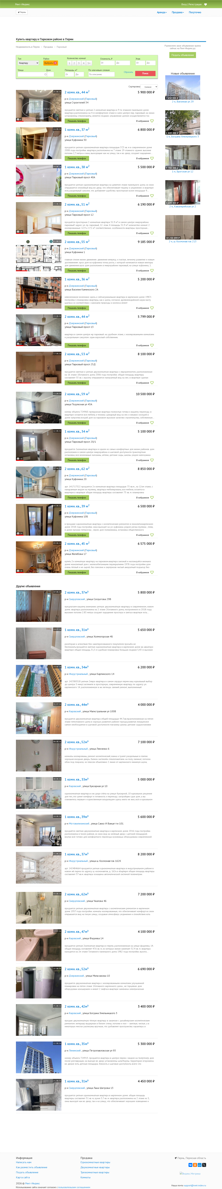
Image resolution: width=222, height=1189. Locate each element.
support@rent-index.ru (195, 1185)
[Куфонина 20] (38, 482)
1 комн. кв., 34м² (77, 667)
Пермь (23, 12)
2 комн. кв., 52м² (77, 742)
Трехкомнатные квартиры (94, 1172)
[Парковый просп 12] (38, 218)
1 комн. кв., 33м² (77, 779)
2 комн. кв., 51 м (77, 204)
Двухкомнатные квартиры (95, 1167)
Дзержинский (76, 98)
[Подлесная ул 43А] (38, 407)
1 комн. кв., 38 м (77, 167)
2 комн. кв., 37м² (77, 592)
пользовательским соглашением (74, 1187)
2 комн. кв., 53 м (77, 354)
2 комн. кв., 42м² (77, 1006)
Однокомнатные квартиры (95, 1162)
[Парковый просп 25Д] (38, 367)
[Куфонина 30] (38, 143)
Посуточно (195, 12)
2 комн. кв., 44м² (77, 704)
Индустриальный (78, 673)
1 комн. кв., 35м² (77, 1044)
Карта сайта (23, 1177)
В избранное (142, 121)
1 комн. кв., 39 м (77, 506)
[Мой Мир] (200, 1165)
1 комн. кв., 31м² (77, 630)
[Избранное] (205, 5)
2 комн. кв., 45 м (77, 543)
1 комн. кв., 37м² (77, 854)
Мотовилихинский (79, 823)
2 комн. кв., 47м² (77, 931)
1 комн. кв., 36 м (77, 279)
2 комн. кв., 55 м (77, 242)
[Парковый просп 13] (38, 330)
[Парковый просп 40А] (38, 180)
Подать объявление (182, 55)
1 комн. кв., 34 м (77, 431)
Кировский (75, 711)
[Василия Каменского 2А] (38, 293)
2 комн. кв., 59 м (77, 394)
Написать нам (23, 1162)
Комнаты (85, 1177)
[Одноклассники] (195, 1165)
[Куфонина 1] (38, 255)
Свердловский (77, 599)
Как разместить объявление (31, 1167)
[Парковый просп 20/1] (38, 445)
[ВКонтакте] (190, 1165)
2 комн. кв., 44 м (77, 92)
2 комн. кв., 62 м (77, 469)
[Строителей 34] (38, 106)
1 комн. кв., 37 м (77, 129)
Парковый (90, 98)
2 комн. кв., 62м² (77, 894)
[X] (204, 1165)
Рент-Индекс (32, 1183)
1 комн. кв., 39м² (77, 817)
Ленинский (75, 1050)
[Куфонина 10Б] (38, 520)
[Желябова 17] (38, 557)
